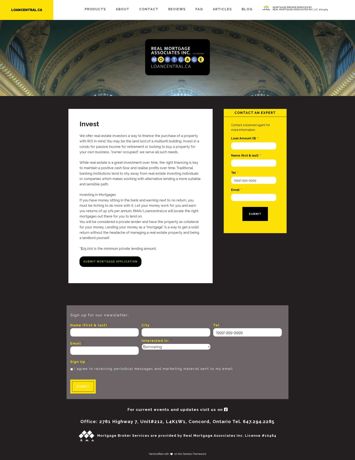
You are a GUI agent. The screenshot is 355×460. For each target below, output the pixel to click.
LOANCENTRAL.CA (26, 10)
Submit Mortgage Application (110, 261)
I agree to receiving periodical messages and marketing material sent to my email (153, 369)
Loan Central (177, 57)
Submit (255, 213)
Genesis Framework (194, 453)
